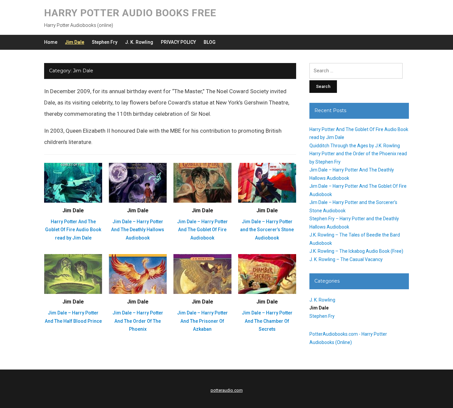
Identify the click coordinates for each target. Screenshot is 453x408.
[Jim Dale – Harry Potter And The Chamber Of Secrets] (267, 273)
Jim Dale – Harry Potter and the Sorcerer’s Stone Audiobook (267, 229)
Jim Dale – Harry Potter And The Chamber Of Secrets (267, 321)
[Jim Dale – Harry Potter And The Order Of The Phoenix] (138, 273)
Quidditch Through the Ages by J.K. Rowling (354, 145)
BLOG (210, 42)
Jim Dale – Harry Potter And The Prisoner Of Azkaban (202, 321)
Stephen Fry (104, 42)
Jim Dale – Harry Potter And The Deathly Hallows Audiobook (137, 229)
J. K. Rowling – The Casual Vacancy (346, 259)
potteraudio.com (227, 390)
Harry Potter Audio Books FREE (130, 13)
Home (50, 42)
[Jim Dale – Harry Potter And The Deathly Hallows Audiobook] (138, 182)
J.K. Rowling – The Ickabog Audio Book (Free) (356, 251)
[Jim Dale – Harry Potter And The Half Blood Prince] (73, 273)
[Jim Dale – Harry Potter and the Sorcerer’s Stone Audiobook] (267, 182)
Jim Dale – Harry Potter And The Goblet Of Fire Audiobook (202, 229)
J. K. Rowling (139, 42)
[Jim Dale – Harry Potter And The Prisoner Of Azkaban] (202, 273)
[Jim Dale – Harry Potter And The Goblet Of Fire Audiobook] (202, 182)
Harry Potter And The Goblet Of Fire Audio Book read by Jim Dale (73, 229)
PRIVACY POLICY (178, 42)
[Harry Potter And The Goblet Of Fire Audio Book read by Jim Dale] (73, 182)
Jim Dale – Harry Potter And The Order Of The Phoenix (137, 321)
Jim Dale (74, 42)
